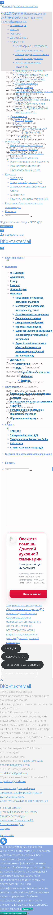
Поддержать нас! (15, 656)
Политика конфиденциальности (13, 913)
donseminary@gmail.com (15, 765)
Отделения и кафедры (13, 792)
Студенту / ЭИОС (10, 800)
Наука (20, 796)
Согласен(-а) (27, 909)
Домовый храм (26, 788)
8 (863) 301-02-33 (33, 760)
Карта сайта (7, 835)
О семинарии (8, 788)
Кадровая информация (34, 800)
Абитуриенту (34, 792)
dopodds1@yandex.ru (13, 781)
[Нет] (28, 913)
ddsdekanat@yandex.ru (14, 773)
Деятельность (8, 796)
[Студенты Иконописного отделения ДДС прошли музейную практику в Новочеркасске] (26, 22)
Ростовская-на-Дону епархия (22, 664)
